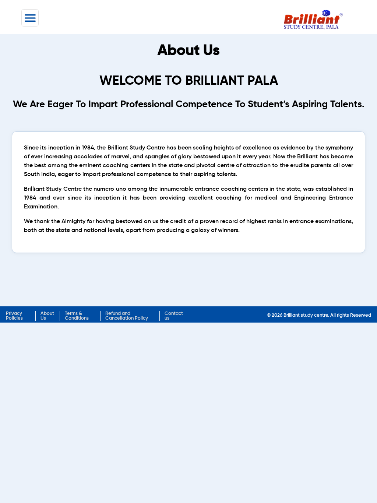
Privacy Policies (14, 316)
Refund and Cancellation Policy (126, 316)
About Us (47, 316)
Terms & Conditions (77, 316)
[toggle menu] (30, 18)
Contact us (174, 316)
